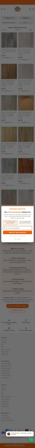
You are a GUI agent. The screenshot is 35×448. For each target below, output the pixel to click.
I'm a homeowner (10, 222)
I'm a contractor (25, 222)
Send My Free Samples (17, 232)
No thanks (17, 239)
